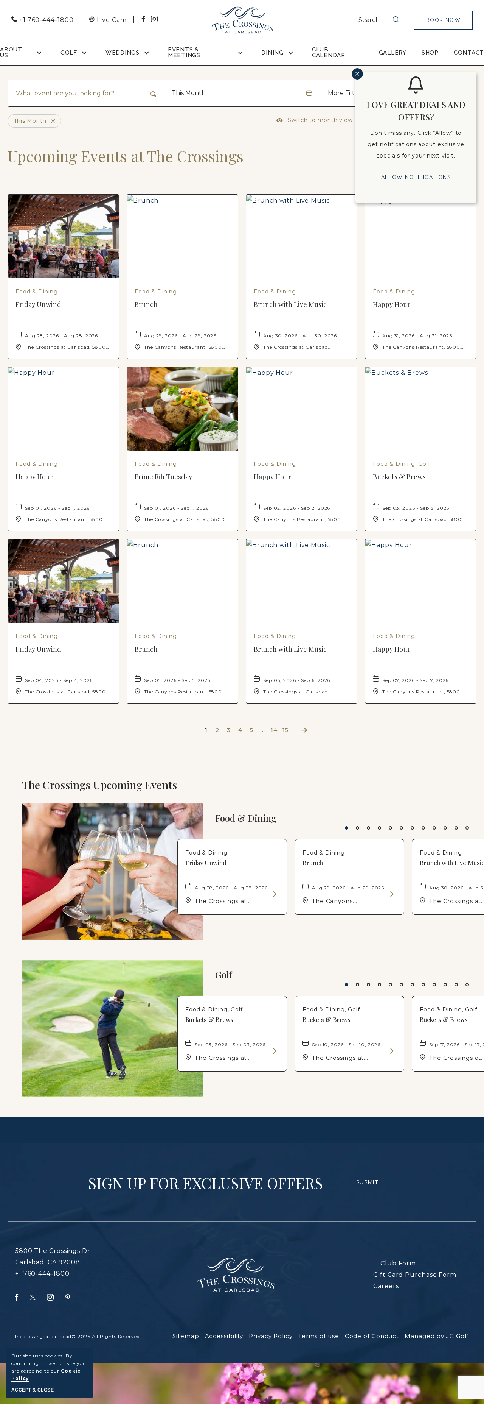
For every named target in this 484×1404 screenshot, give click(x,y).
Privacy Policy (271, 1336)
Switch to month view (314, 120)
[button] (443, 20)
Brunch (146, 304)
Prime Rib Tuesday (163, 476)
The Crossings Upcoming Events (115, 785)
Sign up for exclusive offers (205, 1182)
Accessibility (224, 1336)
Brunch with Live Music (290, 304)
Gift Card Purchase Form (414, 1274)
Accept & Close (32, 1390)
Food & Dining (245, 818)
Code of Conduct (372, 1336)
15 (285, 729)
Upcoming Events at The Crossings (126, 156)
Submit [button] (370, 1185)
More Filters (346, 93)
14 (274, 729)
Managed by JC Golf (436, 1336)
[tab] (346, 828)
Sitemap (185, 1336)
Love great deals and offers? (415, 111)
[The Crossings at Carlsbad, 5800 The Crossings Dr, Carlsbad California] (242, 20)
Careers (386, 1286)
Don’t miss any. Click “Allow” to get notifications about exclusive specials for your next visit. (416, 144)
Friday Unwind (38, 304)
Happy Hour (391, 304)
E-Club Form (394, 1263)
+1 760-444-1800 (42, 1273)
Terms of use (318, 1336)
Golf (223, 975)
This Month (189, 93)
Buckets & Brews (399, 476)
